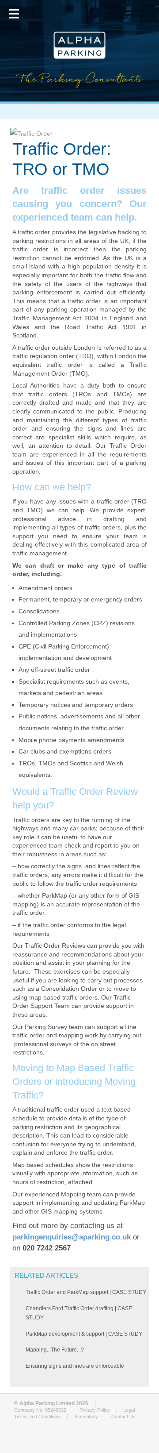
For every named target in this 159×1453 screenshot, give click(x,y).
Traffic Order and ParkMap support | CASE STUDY (86, 1292)
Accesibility (86, 1416)
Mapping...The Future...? (55, 1350)
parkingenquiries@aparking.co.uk (71, 1237)
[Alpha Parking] (79, 94)
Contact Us (123, 1416)
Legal (129, 1410)
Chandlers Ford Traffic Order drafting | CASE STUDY (79, 1313)
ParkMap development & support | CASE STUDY (84, 1334)
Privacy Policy (95, 1410)
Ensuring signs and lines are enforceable (75, 1366)
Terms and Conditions (37, 1416)
